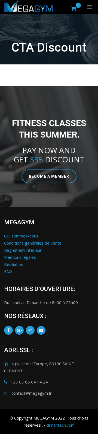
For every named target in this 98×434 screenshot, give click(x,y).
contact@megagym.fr (31, 393)
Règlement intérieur (23, 250)
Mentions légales (20, 257)
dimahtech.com (61, 425)
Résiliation (13, 264)
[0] (73, 8)
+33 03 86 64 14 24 (29, 382)
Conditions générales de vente (33, 243)
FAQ (8, 271)
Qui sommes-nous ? (22, 236)
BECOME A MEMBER (49, 176)
